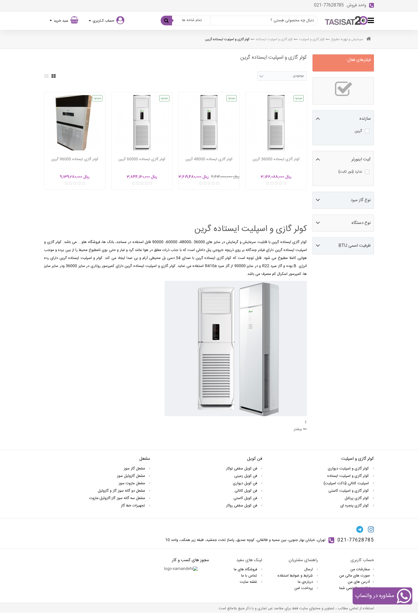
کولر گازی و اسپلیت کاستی (349, 491)
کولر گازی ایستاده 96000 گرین (75, 159)
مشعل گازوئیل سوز (131, 476)
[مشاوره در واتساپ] (404, 597)
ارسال (309, 569)
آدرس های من (359, 582)
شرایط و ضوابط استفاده (296, 576)
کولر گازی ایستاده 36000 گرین (276, 159)
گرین (358, 131)
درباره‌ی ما (306, 582)
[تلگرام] (359, 529)
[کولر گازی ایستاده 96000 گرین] (75, 123)
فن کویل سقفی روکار (242, 505)
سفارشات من (360, 569)
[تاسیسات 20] (346, 20)
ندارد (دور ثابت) (350, 172)
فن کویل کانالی (246, 491)
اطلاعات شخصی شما (354, 588)
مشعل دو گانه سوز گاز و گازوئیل (122, 491)
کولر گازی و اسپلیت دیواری (349, 468)
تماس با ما (249, 576)
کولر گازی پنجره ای (355, 505)
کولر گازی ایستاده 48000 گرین (209, 159)
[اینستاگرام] (371, 529)
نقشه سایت (249, 582)
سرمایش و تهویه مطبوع (347, 39)
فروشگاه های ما (246, 569)
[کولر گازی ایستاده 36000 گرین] (276, 123)
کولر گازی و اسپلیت (311, 39)
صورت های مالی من (354, 576)
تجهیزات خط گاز (133, 505)
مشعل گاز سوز (135, 468)
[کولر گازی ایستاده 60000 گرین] (142, 123)
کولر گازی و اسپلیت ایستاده (274, 39)
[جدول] (53, 76)
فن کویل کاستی (245, 498)
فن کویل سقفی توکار (242, 468)
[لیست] (46, 76)
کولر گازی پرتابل (357, 498)
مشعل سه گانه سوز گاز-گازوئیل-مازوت (117, 498)
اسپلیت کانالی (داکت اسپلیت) (347, 483)
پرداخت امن (304, 588)
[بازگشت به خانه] (368, 39)
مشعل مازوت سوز (132, 483)
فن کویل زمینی (246, 476)
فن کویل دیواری (245, 483)
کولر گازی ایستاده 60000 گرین (142, 159)
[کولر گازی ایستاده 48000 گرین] (209, 123)
